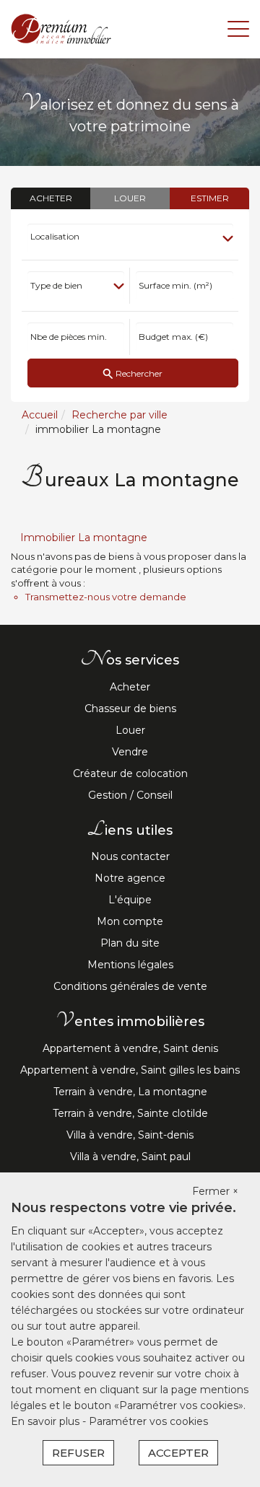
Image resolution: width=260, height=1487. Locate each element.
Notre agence (130, 878)
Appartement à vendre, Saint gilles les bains (130, 1069)
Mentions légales (130, 964)
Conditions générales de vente (130, 986)
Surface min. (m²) (175, 285)
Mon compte (130, 921)
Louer (130, 730)
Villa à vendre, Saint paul (130, 1156)
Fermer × (215, 1191)
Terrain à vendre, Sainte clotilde (130, 1113)
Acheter (130, 686)
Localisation (54, 236)
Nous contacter (130, 856)
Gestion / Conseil (130, 795)
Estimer (210, 198)
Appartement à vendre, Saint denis (130, 1048)
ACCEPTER (178, 1453)
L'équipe (130, 899)
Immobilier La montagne (83, 537)
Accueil (40, 414)
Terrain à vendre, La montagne (130, 1091)
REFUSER (78, 1453)
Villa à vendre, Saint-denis (130, 1134)
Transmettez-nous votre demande (105, 596)
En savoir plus (46, 1421)
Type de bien (56, 285)
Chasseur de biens (130, 708)
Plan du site (130, 942)
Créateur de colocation (130, 773)
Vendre (130, 751)
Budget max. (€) (173, 336)
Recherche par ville (120, 414)
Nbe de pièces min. (68, 336)
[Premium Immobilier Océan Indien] (61, 28)
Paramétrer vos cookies (148, 1421)
